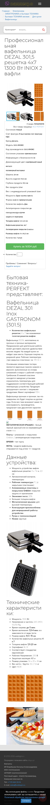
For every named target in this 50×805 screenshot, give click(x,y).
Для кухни (36, 16)
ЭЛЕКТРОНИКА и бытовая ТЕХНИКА (21, 13)
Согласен (26, 801)
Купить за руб (25, 246)
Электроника (18, 11)
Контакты (8, 764)
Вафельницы (11, 19)
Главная (6, 11)
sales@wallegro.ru (17, 785)
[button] (41, 86)
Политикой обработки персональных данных (24, 797)
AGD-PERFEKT (38, 127)
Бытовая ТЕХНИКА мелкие (17, 16)
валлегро (21, 3)
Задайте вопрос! (13, 266)
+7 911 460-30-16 (14, 782)
